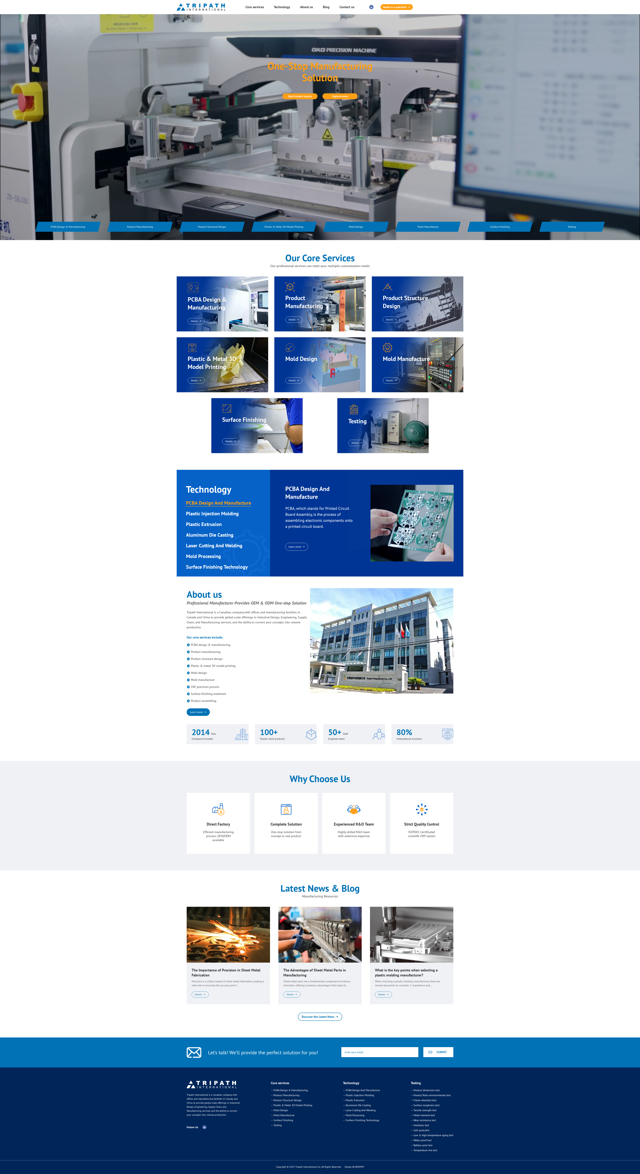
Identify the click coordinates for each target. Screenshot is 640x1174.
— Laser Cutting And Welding (359, 1110)
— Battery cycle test (421, 1145)
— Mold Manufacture (282, 1115)
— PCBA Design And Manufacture (361, 1090)
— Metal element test (423, 1115)
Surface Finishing (500, 226)
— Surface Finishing (282, 1120)
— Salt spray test (420, 1130)
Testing (572, 226)
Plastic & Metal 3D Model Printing (284, 226)
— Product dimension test (425, 1090)
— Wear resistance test (423, 1120)
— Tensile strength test (423, 1110)
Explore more (340, 96)
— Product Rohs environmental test (431, 1095)
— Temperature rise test (424, 1150)
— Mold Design (279, 1110)
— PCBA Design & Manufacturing (289, 1090)
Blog (326, 7)
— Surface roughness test (425, 1105)
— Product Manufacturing (285, 1095)
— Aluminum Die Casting (357, 1105)
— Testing (276, 1125)
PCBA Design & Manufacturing (68, 226)
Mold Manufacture (428, 226)
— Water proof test (421, 1140)
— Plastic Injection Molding (358, 1095)
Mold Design (356, 226)
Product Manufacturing (140, 226)
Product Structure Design (212, 226)
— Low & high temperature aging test (432, 1135)
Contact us (347, 7)
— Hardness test (420, 1125)
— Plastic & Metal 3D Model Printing (291, 1105)
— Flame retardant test (423, 1100)
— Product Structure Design (286, 1100)
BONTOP (359, 1166)
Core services (255, 7)
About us (306, 7)
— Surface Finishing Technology (361, 1120)
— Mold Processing (353, 1115)
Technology (282, 7)
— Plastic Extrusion (354, 1100)
